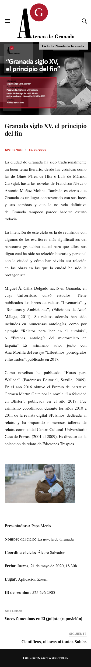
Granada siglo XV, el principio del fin (46, 129)
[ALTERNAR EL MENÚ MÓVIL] (7, 21)
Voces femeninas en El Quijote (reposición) (43, 618)
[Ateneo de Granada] (45, 20)
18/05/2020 (37, 150)
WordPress (58, 658)
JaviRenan (14, 150)
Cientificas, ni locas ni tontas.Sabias (54, 641)
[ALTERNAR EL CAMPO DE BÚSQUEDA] (84, 21)
